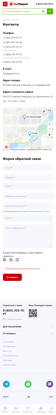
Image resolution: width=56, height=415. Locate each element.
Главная (6, 20)
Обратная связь (13, 319)
